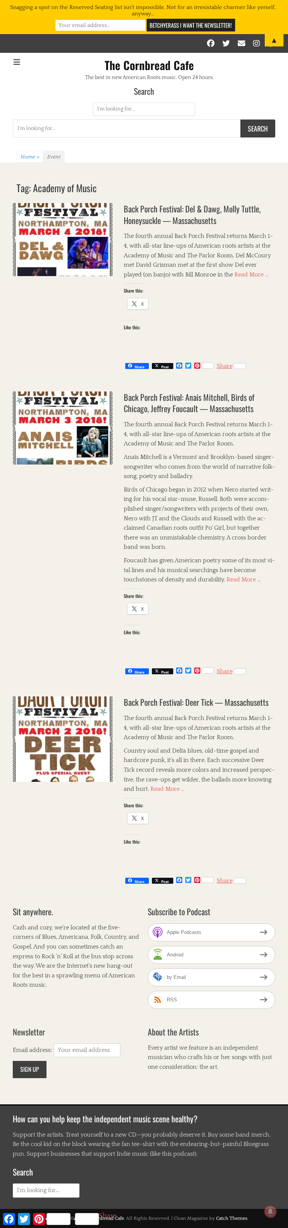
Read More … (251, 274)
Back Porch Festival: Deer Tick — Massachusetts (196, 702)
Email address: (33, 1050)
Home (29, 157)
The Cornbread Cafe (149, 65)
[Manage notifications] (270, 1212)
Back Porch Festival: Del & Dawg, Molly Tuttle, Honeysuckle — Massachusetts (192, 214)
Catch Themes (232, 1218)
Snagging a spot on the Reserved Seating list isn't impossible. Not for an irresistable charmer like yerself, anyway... (143, 10)
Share (224, 366)
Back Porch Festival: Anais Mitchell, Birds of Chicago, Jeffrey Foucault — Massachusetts (189, 403)
